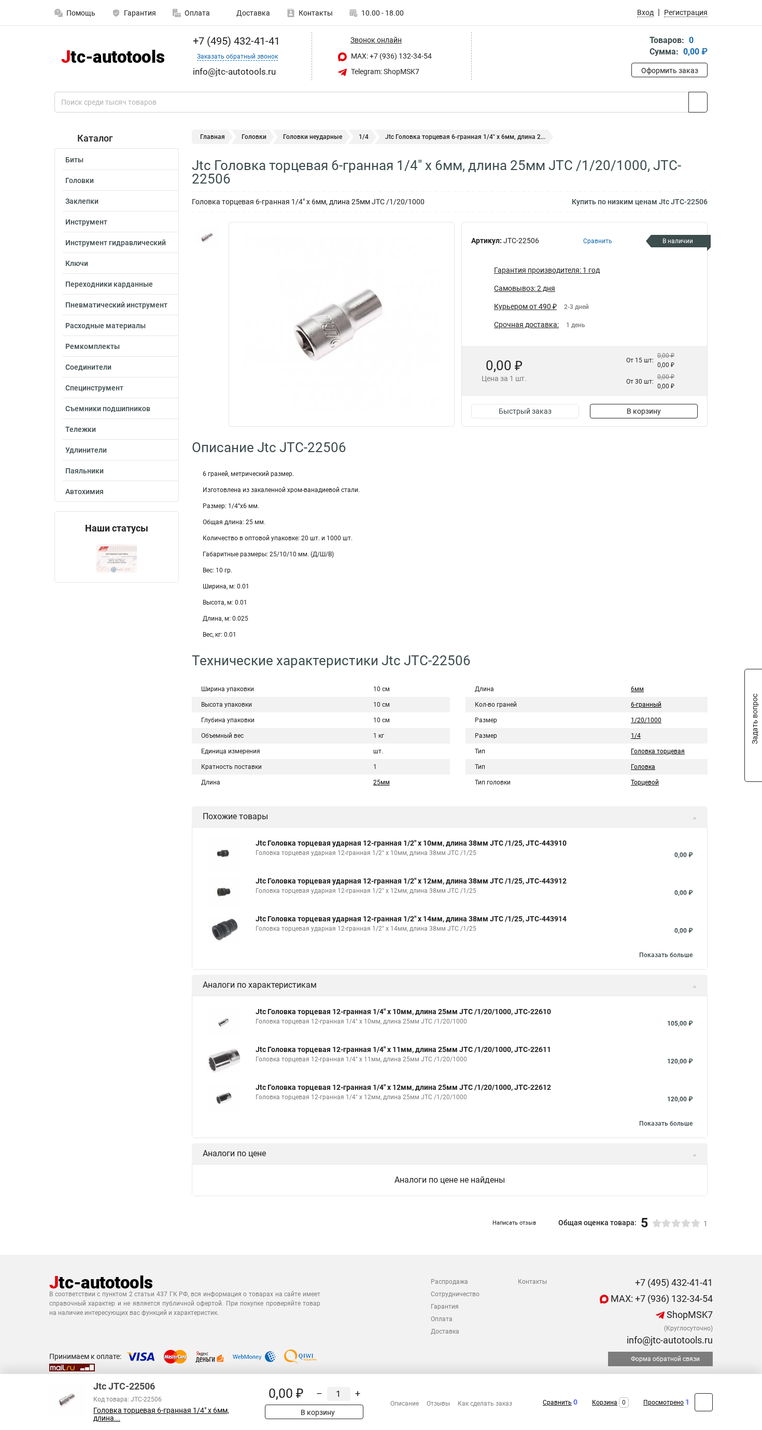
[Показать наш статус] (116, 558)
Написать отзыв (514, 1222)
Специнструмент (94, 388)
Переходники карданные (109, 284)
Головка (643, 766)
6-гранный (646, 704)
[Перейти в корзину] (638, 47)
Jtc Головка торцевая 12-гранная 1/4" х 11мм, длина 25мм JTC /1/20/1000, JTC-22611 (403, 1049)
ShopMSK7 (689, 1314)
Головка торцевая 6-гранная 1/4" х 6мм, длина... (161, 1414)
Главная (212, 137)
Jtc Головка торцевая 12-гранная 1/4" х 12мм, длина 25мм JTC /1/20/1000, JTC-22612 (403, 1087)
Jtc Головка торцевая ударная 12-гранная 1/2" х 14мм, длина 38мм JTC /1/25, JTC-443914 (411, 919)
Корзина (604, 1402)
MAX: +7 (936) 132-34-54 (390, 56)
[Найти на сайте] (698, 102)
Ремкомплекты (92, 346)
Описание (404, 1403)
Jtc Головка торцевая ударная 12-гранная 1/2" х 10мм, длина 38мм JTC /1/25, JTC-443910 (411, 843)
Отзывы (438, 1403)
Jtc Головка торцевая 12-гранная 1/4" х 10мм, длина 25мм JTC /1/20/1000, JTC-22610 (403, 1011)
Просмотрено (663, 1402)
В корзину (644, 411)
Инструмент (86, 222)
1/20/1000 (646, 720)
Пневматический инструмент (116, 305)
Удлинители (86, 450)
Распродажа (449, 1281)
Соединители (88, 367)
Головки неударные (312, 137)
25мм (381, 782)
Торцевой (645, 782)
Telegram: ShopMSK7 (384, 71)
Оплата (197, 13)
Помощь (80, 13)
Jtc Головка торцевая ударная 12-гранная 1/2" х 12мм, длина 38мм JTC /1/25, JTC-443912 (411, 881)
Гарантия (140, 13)
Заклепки (81, 201)
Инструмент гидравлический (115, 243)
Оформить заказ (669, 70)
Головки (79, 180)
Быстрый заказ (525, 411)
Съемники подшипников (107, 408)
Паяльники (84, 471)
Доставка (252, 13)
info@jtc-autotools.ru (669, 1340)
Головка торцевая (658, 751)
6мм (637, 689)
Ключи (76, 263)
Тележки (80, 429)
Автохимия (84, 491)
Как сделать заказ (485, 1403)
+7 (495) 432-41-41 (235, 41)
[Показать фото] (207, 237)
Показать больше (666, 955)
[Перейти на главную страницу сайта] (112, 56)
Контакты (316, 13)
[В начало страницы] (704, 1402)
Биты (74, 160)
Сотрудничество (455, 1294)
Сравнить (557, 1402)
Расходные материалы (105, 325)
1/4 (364, 137)
